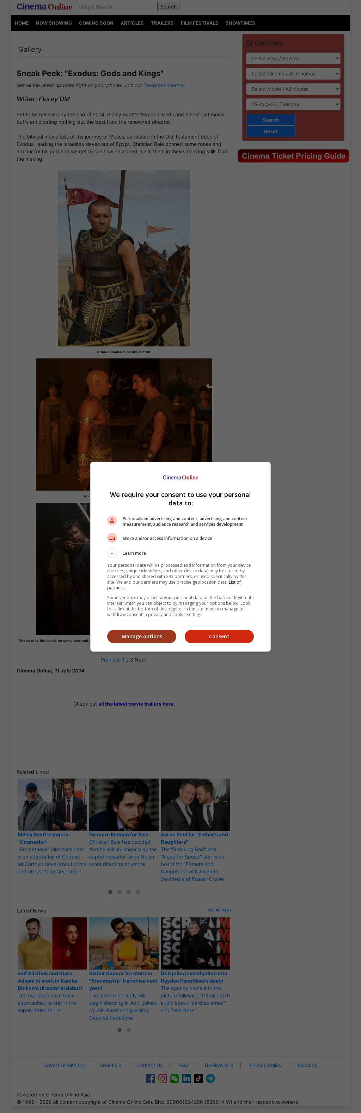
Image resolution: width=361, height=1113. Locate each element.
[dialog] (180, 557)
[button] (180, 553)
